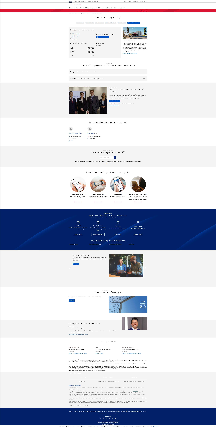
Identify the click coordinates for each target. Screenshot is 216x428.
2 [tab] (109, 283)
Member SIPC (135, 391)
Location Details (80, 22)
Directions (70, 353)
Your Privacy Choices (132, 411)
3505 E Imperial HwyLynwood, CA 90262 (76, 34)
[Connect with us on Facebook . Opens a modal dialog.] (100, 418)
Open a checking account (98, 234)
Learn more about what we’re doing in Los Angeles (78, 334)
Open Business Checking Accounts (115, 244)
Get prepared (118, 234)
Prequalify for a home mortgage (95, 244)
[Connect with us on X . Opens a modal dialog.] (112, 418)
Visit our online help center (114, 105)
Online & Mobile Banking (110, 22)
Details (85, 353)
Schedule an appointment (102, 37)
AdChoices (123, 411)
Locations (74, 13)
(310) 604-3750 (75, 36)
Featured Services (89, 22)
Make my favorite (75, 38)
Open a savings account (73, 244)
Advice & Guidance (99, 22)
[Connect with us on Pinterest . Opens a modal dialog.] (109, 418)
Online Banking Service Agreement (75, 385)
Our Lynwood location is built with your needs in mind (108, 71)
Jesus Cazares (91, 133)
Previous (70, 268)
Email (72, 140)
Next (145, 268)
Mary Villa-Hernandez (75, 133)
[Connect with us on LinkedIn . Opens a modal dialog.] (106, 418)
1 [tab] (106, 283)
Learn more (78, 202)
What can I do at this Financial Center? (130, 53)
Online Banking (131, 244)
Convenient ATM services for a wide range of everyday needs (108, 78)
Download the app (138, 234)
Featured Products (121, 22)
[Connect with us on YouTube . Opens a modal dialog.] (115, 418)
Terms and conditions (108, 162)
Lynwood (83, 13)
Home (70, 13)
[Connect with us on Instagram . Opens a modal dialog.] (103, 418)
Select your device (104, 157)
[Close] (214, 426)
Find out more (76, 264)
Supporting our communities (133, 22)
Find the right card (78, 234)
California (78, 13)
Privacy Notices (156, 426)
